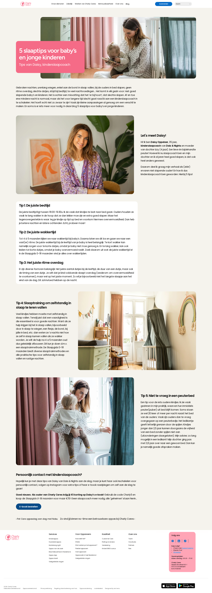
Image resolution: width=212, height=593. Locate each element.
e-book (92, 485)
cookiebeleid (98, 588)
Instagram (56, 485)
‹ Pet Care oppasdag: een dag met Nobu (37, 518)
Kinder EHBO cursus (109, 549)
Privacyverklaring (46, 588)
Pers (129, 549)
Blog (127, 4)
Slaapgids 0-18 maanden (39, 253)
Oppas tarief (53, 558)
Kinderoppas (53, 539)
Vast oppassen (80, 552)
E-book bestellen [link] (28, 506)
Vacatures (132, 542)
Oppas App (53, 555)
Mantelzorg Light (55, 545)
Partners (131, 545)
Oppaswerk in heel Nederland (85, 555)
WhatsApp (177, 552)
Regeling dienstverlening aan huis (65, 588)
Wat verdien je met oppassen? (86, 545)
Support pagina (187, 548)
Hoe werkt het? (80, 539)
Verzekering (106, 545)
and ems (117, 588)
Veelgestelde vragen (56, 562)
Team (130, 539)
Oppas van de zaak (56, 549)
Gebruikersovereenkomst (12, 588)
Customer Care (107, 539)
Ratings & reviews (108, 542)
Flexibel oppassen (81, 549)
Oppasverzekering (86, 588)
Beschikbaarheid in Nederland (60, 552)
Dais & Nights (70, 481)
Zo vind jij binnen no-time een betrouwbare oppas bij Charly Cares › (97, 519)
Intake (77, 542)
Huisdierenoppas (55, 542)
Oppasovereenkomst (30, 588)
